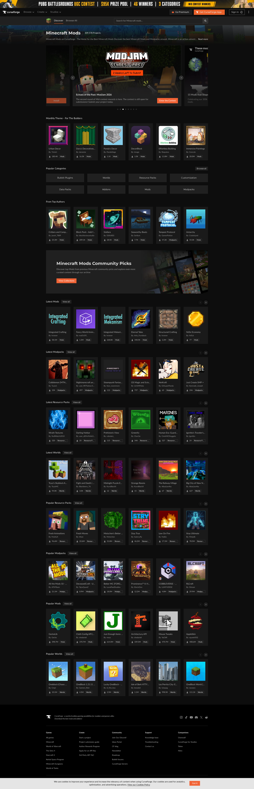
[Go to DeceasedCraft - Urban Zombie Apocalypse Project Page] (86, 576)
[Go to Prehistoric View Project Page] (113, 425)
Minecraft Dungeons (54, 764)
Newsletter (116, 751)
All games (50, 738)
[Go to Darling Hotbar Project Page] (86, 425)
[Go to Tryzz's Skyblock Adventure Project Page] (58, 476)
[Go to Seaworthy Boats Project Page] (141, 225)
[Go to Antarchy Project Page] (196, 225)
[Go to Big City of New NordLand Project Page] (196, 476)
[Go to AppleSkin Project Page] (196, 627)
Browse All (71, 20)
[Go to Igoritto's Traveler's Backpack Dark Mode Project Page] (196, 425)
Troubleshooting (151, 742)
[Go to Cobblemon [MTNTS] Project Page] (58, 375)
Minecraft (50, 742)
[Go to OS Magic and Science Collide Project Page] (141, 375)
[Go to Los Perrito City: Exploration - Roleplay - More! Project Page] (168, 677)
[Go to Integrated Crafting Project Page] (58, 325)
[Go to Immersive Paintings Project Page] (196, 141)
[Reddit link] (206, 717)
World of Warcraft (53, 746)
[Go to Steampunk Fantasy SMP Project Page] (113, 375)
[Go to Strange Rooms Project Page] (141, 476)
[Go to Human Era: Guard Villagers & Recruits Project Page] (168, 425)
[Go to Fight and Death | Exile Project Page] (86, 476)
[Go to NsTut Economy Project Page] (196, 325)
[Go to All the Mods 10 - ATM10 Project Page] (58, 576)
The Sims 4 (50, 751)
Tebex (180, 746)
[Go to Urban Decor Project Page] (58, 141)
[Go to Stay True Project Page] (141, 526)
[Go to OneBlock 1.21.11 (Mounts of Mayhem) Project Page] (86, 677)
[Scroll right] (206, 302)
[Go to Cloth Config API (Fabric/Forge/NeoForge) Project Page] (86, 627)
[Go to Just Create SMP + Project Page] (196, 375)
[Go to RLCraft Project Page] (196, 576)
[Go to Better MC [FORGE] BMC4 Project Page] (113, 576)
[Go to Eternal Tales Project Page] (141, 325)
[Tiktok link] (186, 717)
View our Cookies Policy (138, 785)
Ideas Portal (117, 742)
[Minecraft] (48, 20)
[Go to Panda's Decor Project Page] (113, 141)
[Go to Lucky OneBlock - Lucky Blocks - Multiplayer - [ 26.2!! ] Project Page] (113, 677)
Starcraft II (50, 755)
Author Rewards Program (89, 746)
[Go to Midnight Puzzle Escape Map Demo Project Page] (113, 476)
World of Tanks (52, 768)
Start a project (85, 738)
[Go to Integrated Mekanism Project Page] (113, 325)
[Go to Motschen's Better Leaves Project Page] (113, 526)
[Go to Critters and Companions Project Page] (58, 225)
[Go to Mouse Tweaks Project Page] (168, 627)
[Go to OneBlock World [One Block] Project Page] (196, 677)
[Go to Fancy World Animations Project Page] (86, 325)
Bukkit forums (118, 760)
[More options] (248, 12)
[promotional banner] (127, 4)
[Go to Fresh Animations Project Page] (58, 526)
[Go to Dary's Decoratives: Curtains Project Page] (86, 141)
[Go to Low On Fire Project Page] (168, 526)
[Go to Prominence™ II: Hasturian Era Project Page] (141, 576)
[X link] (201, 717)
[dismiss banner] (249, 4)
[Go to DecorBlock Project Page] (141, 141)
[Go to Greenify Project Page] (141, 425)
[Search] (205, 20)
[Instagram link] (181, 717)
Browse (27, 12)
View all (66, 302)
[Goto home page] (11, 12)
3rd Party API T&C (86, 755)
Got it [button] (195, 783)
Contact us (149, 746)
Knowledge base (151, 738)
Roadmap (116, 755)
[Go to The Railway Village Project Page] (168, 476)
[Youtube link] (191, 717)
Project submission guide (89, 742)
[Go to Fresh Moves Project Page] (86, 526)
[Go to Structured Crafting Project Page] (168, 325)
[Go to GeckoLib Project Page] (58, 627)
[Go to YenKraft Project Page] (168, 375)
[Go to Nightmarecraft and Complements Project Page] (86, 375)
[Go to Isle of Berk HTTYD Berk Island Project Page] (141, 677)
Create (40, 12)
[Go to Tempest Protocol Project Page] (168, 225)
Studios (54, 12)
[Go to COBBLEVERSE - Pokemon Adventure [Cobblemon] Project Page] (168, 576)
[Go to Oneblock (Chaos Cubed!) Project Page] (58, 677)
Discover (58, 20)
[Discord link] (196, 717)
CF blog (115, 746)
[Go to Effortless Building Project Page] (168, 141)
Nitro (180, 751)
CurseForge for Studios (187, 742)
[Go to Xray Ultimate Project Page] (196, 526)
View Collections (66, 281)
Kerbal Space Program (55, 760)
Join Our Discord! (119, 738)
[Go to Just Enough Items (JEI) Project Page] (113, 627)
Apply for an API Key (87, 751)
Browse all (201, 168)
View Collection (160, 101)
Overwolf (182, 738)
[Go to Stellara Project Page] (113, 225)
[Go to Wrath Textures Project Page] (58, 425)
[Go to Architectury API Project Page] (141, 627)
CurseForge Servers (120, 764)
